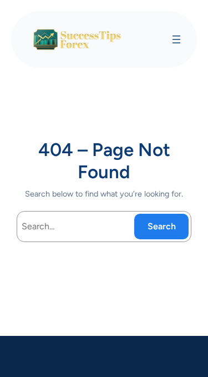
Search (162, 226)
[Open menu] (176, 39)
